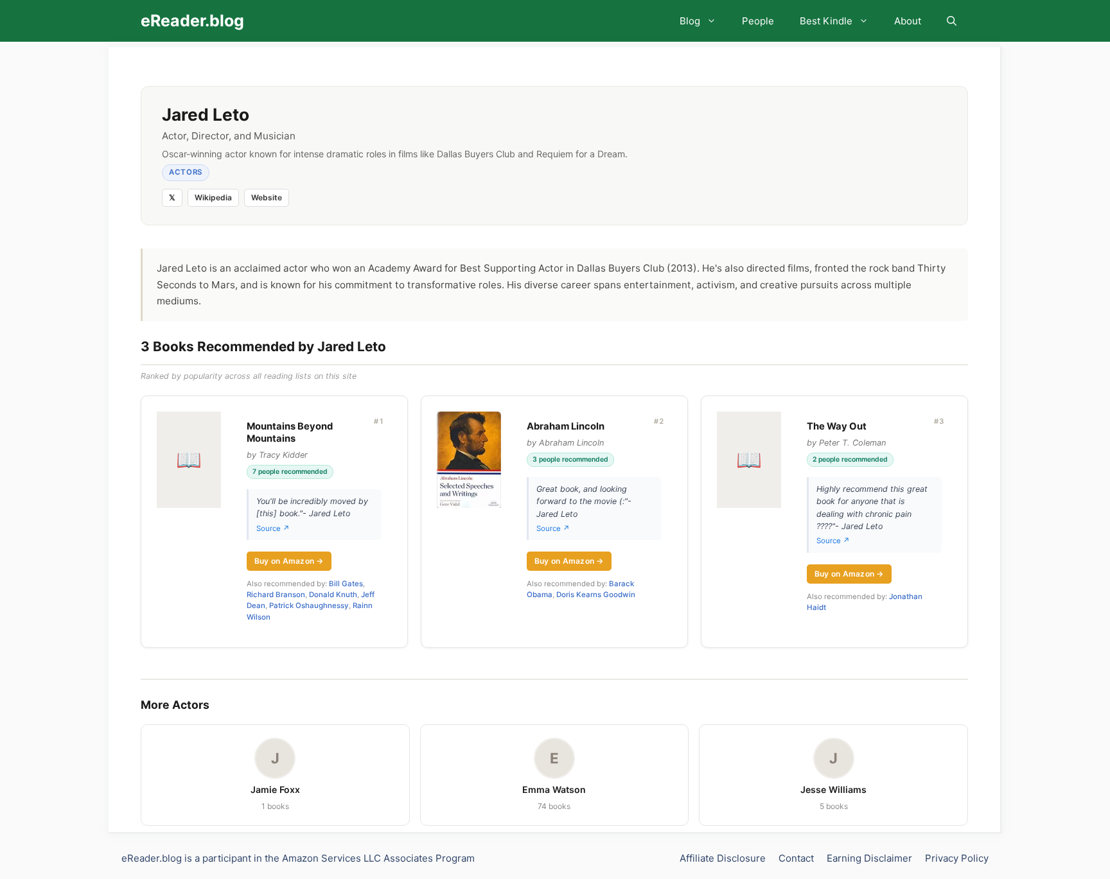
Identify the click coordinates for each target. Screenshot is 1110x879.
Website (266, 197)
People (758, 21)
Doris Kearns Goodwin (595, 594)
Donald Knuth (333, 594)
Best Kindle (826, 21)
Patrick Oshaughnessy (309, 605)
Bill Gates (346, 583)
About (907, 21)
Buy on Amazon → (289, 561)
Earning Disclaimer (869, 858)
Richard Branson (276, 594)
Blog (690, 21)
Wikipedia (213, 197)
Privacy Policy (957, 858)
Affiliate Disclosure (723, 858)
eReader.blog (192, 20)
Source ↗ (273, 528)
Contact (796, 858)
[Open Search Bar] (951, 21)
